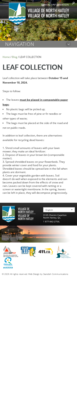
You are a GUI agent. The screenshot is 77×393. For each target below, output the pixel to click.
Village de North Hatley (38, 14)
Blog (14, 57)
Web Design (34, 273)
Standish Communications (55, 273)
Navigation (19, 44)
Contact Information (55, 4)
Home (6, 57)
